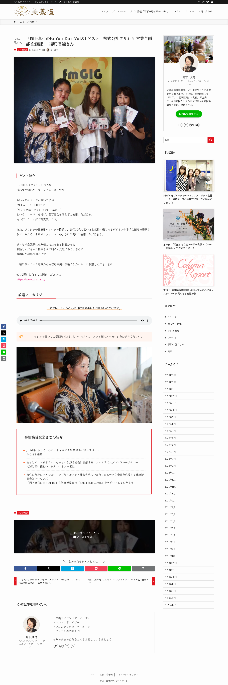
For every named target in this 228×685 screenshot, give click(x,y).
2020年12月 (171, 563)
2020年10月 (171, 577)
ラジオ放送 (22, 49)
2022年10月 (171, 410)
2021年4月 (170, 535)
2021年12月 (171, 479)
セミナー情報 (175, 323)
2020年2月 (170, 598)
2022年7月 (170, 431)
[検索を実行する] (210, 140)
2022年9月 (170, 417)
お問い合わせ (106, 674)
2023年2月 (170, 382)
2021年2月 (170, 549)
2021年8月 (170, 507)
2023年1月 (170, 389)
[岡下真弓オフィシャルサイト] (34, 11)
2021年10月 (171, 493)
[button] (25, 568)
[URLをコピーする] (143, 568)
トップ (93, 674)
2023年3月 (170, 375)
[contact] (212, 2)
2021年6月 (170, 521)
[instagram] (203, 2)
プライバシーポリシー (127, 674)
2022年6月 (170, 437)
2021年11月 (170, 486)
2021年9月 (170, 500)
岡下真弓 (31, 637)
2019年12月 (171, 605)
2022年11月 (171, 403)
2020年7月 (170, 591)
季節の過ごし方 (176, 344)
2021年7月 (170, 514)
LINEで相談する (188, 113)
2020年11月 (171, 570)
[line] (207, 2)
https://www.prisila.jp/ (31, 279)
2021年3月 (170, 542)
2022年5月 (170, 444)
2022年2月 (170, 465)
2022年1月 (170, 472)
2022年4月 (170, 451)
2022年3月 (170, 458)
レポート (172, 337)
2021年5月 (170, 528)
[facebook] (199, 2)
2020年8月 (170, 584)
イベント (172, 316)
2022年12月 (171, 396)
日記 (170, 351)
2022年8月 (170, 423)
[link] (56, 646)
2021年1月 (170, 556)
